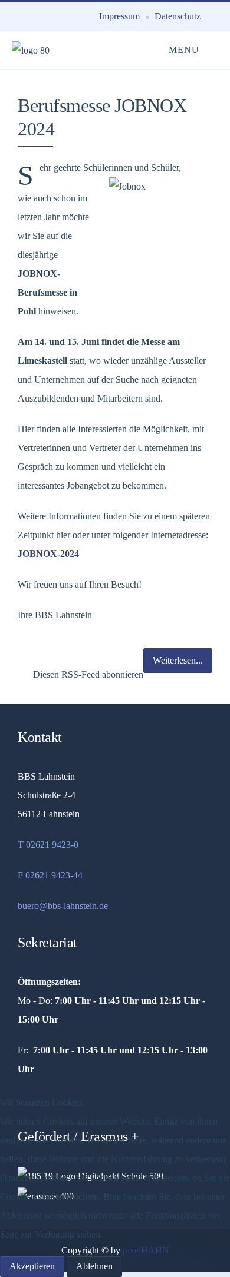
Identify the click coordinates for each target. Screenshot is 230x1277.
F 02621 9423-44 (50, 875)
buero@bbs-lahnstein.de (63, 906)
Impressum (119, 16)
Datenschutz (178, 16)
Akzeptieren (32, 1266)
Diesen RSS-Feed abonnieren (87, 674)
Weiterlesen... (178, 660)
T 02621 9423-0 (48, 845)
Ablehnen (94, 1266)
